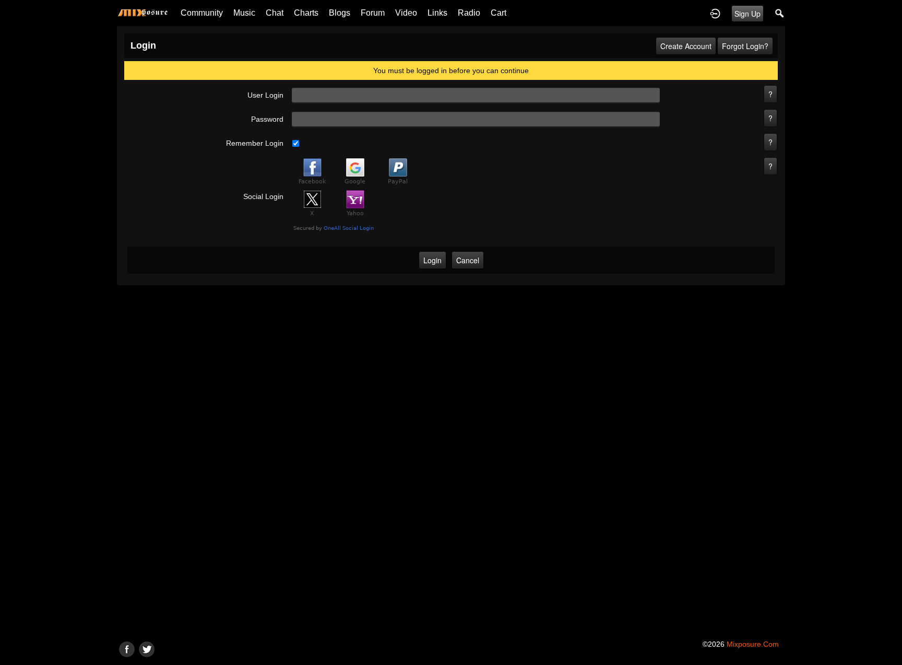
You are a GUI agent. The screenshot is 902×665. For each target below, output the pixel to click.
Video (406, 12)
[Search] (780, 13)
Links (437, 12)
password (267, 119)
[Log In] (715, 13)
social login (263, 196)
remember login (254, 143)
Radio (469, 12)
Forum (373, 12)
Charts (306, 12)
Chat (274, 12)
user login (265, 95)
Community (202, 12)
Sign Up (747, 13)
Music (244, 12)
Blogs (339, 12)
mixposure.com (753, 644)
